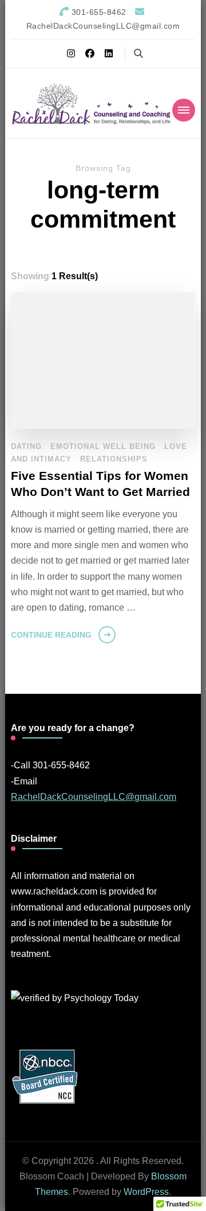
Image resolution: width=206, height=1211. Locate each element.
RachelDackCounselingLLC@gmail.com (93, 797)
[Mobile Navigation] (183, 110)
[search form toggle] (138, 53)
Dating (26, 446)
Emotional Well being (103, 446)
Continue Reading (51, 634)
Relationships (114, 459)
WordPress (146, 1192)
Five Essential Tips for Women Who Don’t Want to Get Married (100, 484)
